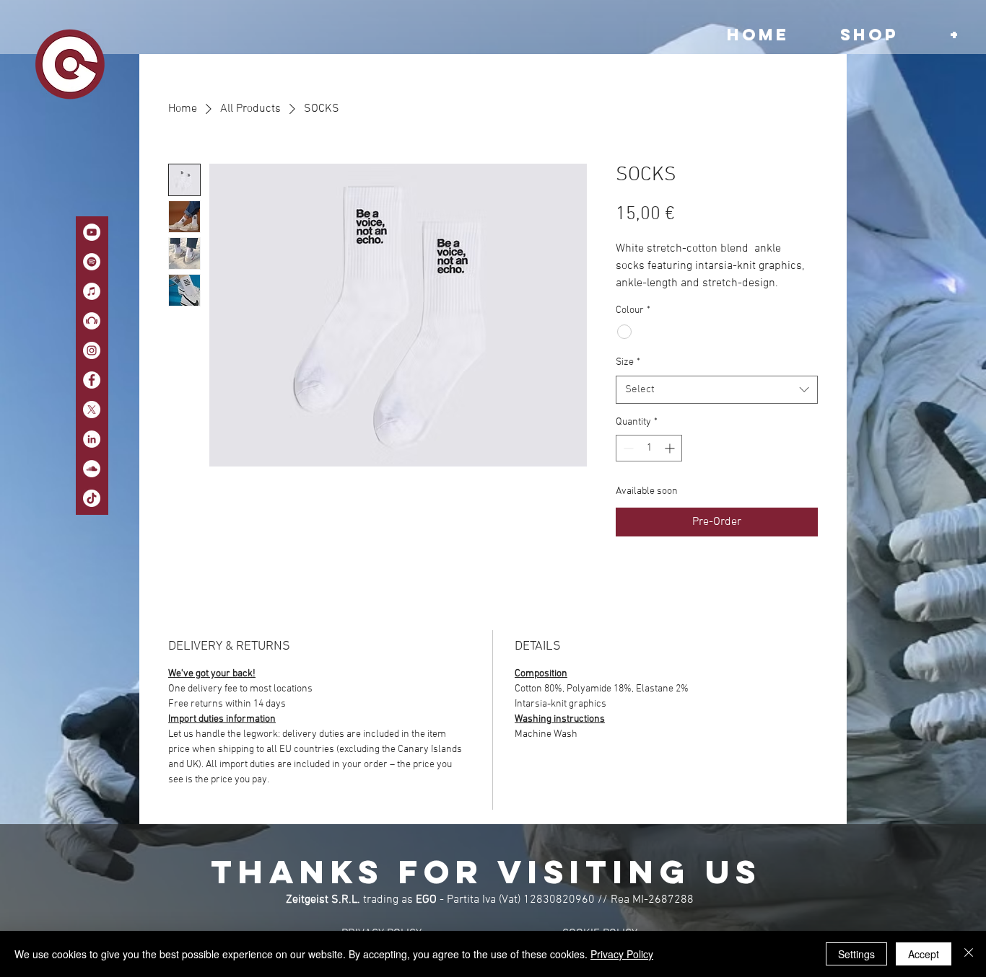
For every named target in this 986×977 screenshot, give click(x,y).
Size (628, 362)
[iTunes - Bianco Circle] (91, 291)
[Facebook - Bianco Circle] (91, 380)
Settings (856, 954)
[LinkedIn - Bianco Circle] (91, 439)
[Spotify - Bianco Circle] (91, 261)
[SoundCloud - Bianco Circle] (91, 468)
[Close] (968, 953)
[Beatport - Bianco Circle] (91, 321)
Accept (923, 954)
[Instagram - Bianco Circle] (91, 350)
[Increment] (671, 448)
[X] (91, 409)
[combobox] (717, 390)
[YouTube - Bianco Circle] (91, 232)
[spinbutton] (649, 448)
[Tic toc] (91, 498)
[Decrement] (627, 448)
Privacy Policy (621, 954)
